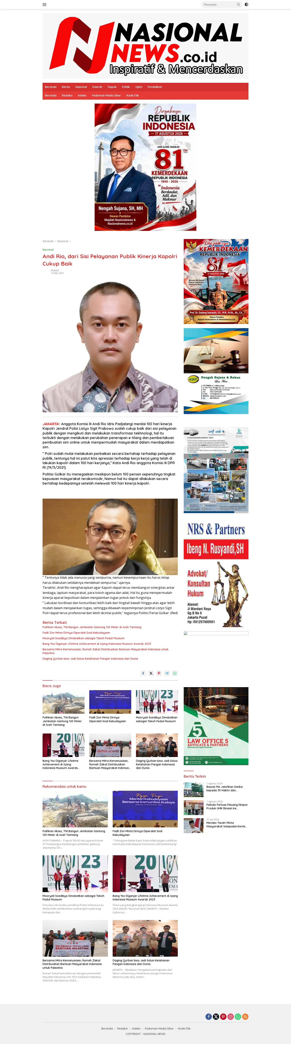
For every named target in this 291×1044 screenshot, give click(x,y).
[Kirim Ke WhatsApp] (175, 673)
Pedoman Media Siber (106, 95)
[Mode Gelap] (246, 4)
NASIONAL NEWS (154, 1034)
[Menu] (45, 4)
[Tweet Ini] (151, 673)
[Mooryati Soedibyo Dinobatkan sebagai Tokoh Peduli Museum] (157, 702)
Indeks (82, 95)
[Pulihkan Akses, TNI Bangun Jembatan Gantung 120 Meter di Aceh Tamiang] (64, 702)
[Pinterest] (223, 1017)
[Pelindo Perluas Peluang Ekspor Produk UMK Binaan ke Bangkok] (194, 807)
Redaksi (67, 95)
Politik (126, 87)
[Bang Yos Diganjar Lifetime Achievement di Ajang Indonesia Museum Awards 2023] (64, 745)
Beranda (50, 87)
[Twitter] (216, 1017)
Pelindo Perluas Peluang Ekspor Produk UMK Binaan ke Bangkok (227, 806)
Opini (138, 87)
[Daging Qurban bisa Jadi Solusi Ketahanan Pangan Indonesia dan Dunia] (157, 745)
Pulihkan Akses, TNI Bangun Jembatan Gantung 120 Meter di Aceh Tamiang (92, 627)
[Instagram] (230, 1017)
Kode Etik (132, 95)
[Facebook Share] (143, 673)
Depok (112, 87)
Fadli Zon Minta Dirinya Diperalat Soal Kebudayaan (76, 632)
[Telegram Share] (167, 673)
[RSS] (245, 1017)
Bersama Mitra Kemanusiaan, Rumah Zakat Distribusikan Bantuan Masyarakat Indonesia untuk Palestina (105, 651)
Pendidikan (155, 87)
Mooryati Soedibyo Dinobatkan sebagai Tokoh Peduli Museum (84, 638)
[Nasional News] (145, 46)
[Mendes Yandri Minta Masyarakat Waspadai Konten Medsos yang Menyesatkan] (194, 825)
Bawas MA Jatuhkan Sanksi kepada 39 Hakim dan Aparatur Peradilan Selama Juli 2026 (227, 788)
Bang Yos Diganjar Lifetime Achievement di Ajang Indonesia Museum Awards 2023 (97, 644)
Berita (66, 87)
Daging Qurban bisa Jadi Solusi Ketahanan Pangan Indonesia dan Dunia (90, 658)
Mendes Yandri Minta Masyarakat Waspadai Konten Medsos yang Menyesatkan (226, 824)
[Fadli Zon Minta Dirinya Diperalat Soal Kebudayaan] (110, 702)
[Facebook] (208, 1017)
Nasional (81, 87)
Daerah (97, 87)
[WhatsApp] (238, 1017)
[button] (238, 4)
